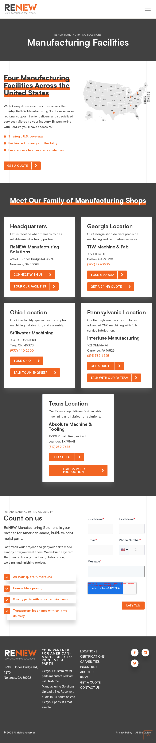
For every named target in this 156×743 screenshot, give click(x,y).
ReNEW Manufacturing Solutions (78, 34)
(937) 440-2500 (22, 350)
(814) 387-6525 (98, 355)
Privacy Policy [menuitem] (124, 732)
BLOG (84, 677)
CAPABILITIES (90, 661)
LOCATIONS (88, 651)
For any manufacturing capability (28, 511)
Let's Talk (133, 605)
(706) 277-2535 (98, 264)
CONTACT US (90, 687)
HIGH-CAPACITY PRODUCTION (73, 470)
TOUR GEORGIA (102, 275)
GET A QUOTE (17, 166)
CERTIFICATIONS (92, 656)
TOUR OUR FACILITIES (30, 286)
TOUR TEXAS (62, 457)
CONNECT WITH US (28, 274)
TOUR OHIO (22, 361)
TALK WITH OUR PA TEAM (109, 378)
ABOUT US (88, 672)
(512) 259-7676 (59, 447)
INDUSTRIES (88, 667)
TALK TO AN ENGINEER (31, 372)
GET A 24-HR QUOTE (106, 286)
